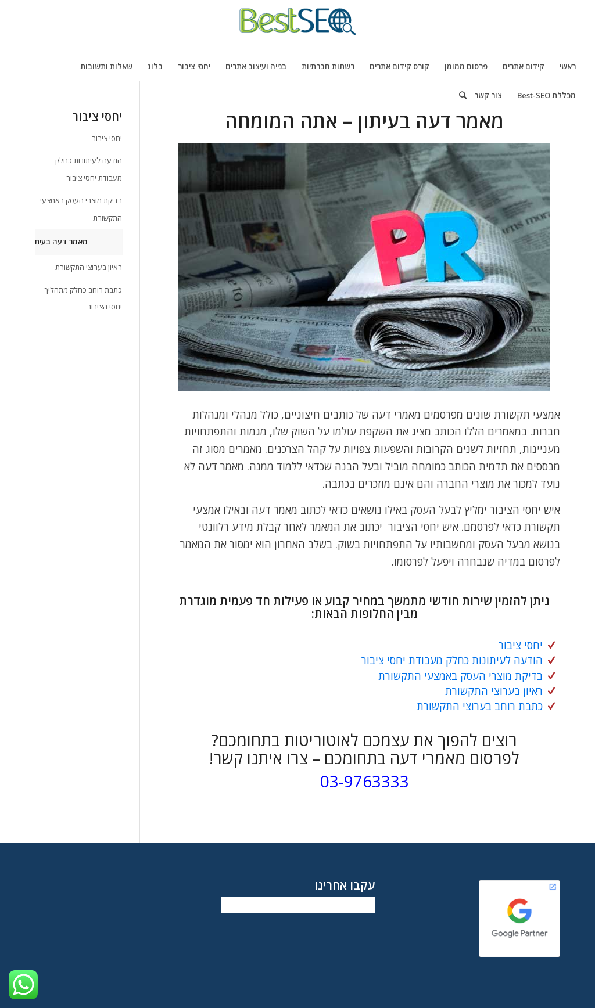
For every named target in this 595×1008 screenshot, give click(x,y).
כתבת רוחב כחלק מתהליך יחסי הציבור (83, 298)
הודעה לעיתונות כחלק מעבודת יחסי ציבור (452, 660)
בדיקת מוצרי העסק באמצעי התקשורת (460, 676)
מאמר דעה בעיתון (59, 241)
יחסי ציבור (521, 645)
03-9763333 (364, 781)
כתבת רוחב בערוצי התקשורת (480, 706)
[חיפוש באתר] (459, 95)
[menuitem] (567, 66)
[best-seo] (297, 25)
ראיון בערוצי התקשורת (494, 691)
